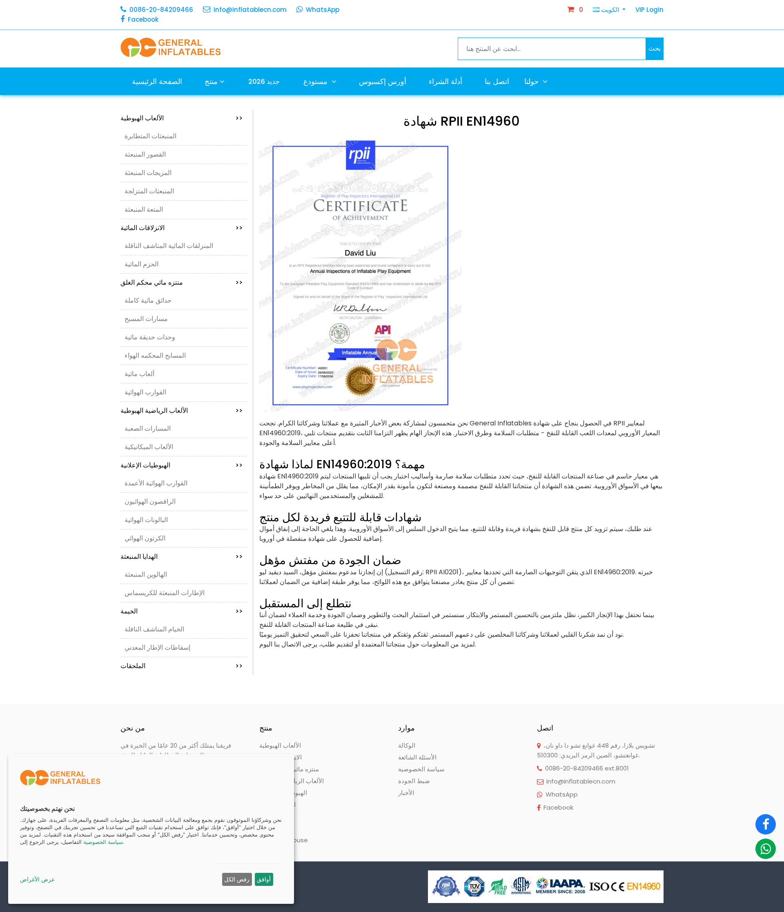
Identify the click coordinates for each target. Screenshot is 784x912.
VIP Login (649, 9)
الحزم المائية (141, 264)
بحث (654, 48)
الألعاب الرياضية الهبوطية (181, 410)
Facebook (143, 19)
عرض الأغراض (37, 879)
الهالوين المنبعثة (146, 574)
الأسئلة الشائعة (417, 757)
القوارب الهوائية (145, 392)
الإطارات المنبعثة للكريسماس (165, 593)
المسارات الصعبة (148, 428)
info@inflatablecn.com (250, 9)
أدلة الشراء (445, 81)
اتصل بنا (497, 81)
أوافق (264, 879)
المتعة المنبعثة (144, 209)
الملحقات (181, 666)
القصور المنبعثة (145, 154)
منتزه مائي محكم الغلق (181, 282)
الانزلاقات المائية (181, 227)
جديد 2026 (264, 81)
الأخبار (406, 792)
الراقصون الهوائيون (150, 501)
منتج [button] (211, 81)
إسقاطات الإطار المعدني (157, 647)
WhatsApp (322, 9)
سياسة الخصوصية (421, 769)
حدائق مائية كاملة (148, 300)
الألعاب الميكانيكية (149, 447)
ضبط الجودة (414, 781)
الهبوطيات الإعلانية (181, 465)
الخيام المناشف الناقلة (154, 629)
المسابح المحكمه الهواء (155, 355)
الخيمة (181, 611)
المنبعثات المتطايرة (150, 136)
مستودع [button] (316, 81)
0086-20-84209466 (161, 9)
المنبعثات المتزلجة (149, 191)
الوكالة (406, 745)
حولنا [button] (532, 81)
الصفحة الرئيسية (157, 81)
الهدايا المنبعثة (181, 556)
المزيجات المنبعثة (148, 172)
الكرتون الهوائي (145, 538)
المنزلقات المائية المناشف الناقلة (169, 245)
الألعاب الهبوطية (181, 118)
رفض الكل (236, 879)
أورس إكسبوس (382, 81)
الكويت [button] (610, 9)
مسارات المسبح (146, 318)
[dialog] (151, 829)
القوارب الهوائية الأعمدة (156, 483)
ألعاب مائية (139, 374)
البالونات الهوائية (146, 520)
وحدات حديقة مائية (150, 337)
